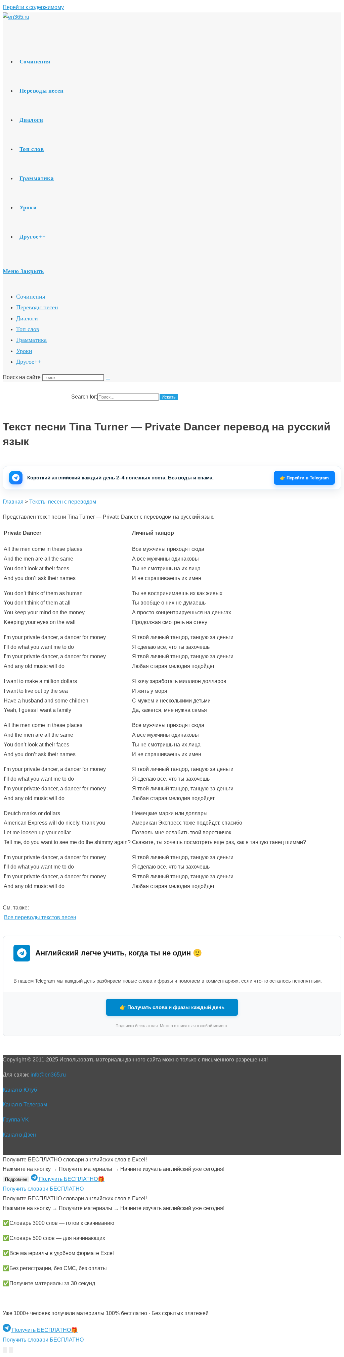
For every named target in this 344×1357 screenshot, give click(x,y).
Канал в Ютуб (20, 1090)
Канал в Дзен (19, 1135)
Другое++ (28, 361)
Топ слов (27, 329)
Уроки (24, 351)
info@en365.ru (48, 1075)
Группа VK (16, 1120)
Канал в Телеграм (25, 1104)
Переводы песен (37, 307)
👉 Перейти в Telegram (304, 477)
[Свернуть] (5, 1350)
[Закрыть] (11, 1350)
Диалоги (27, 318)
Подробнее (16, 1179)
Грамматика (31, 339)
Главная (14, 502)
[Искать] (107, 379)
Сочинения (30, 296)
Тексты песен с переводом (62, 502)
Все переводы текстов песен (40, 917)
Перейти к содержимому (33, 7)
